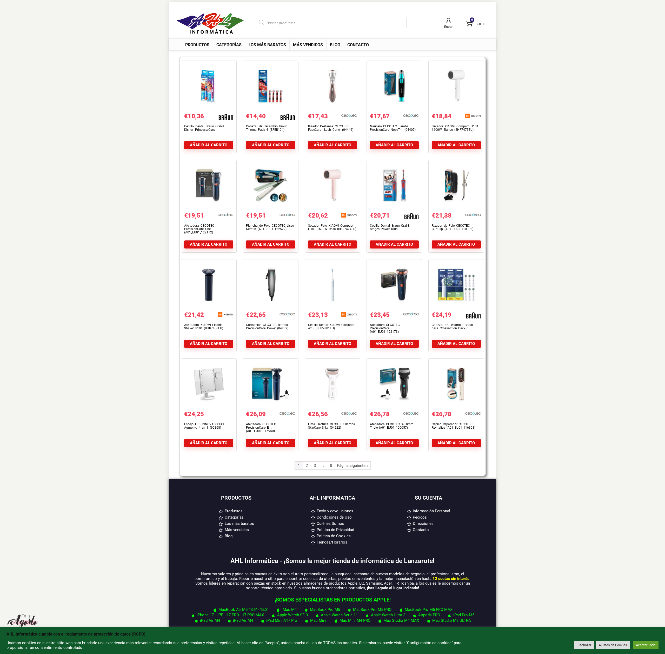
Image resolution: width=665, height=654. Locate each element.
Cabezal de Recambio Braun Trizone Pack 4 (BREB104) (266, 128)
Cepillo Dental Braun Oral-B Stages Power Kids (389, 227)
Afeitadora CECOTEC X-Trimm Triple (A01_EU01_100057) (392, 425)
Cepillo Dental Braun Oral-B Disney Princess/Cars (204, 128)
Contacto (358, 44)
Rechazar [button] (584, 645)
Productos (197, 44)
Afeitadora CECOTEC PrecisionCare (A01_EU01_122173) (385, 328)
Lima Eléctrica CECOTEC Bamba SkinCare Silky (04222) (331, 425)
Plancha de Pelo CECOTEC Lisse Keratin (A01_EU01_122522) (270, 227)
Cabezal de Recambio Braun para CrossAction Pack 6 (452, 326)
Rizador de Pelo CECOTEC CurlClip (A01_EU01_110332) (452, 227)
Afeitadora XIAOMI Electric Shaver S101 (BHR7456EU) (203, 326)
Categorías (229, 44)
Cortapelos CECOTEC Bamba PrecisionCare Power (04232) (267, 326)
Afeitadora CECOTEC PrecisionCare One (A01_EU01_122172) (199, 229)
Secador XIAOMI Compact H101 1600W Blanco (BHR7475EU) (455, 128)
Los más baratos (267, 44)
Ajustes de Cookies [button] (613, 645)
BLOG (335, 44)
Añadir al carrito (208, 145)
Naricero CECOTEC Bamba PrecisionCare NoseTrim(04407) (393, 128)
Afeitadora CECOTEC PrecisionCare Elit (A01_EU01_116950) (261, 427)
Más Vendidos (308, 44)
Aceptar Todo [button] (645, 645)
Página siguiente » (352, 465)
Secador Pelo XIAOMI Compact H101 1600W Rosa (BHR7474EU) (332, 227)
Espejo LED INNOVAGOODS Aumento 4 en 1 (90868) (204, 425)
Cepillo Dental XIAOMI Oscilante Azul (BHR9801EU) (331, 326)
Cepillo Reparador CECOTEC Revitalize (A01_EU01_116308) (453, 425)
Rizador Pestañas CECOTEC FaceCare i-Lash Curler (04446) (330, 128)
